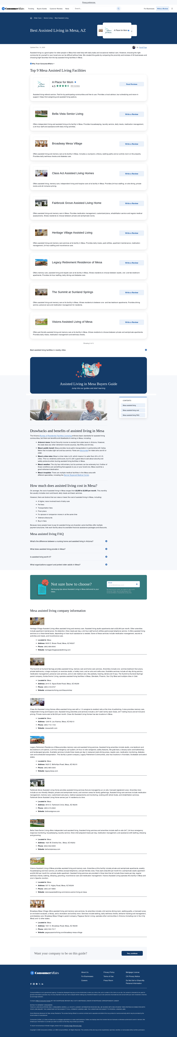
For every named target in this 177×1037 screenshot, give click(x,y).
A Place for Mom (63, 82)
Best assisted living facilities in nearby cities (48, 350)
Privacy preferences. (89, 2)
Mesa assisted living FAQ (131, 415)
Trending (31, 9)
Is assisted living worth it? (40, 556)
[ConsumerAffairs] (13, 8)
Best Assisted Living (61, 18)
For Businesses (149, 9)
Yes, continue (132, 953)
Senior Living (48, 18)
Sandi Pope (143, 47)
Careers (84, 980)
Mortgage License (133, 972)
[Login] (172, 8)
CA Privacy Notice (133, 976)
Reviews (56, 9)
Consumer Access (43, 1001)
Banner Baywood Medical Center (76, 475)
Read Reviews (131, 84)
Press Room (108, 980)
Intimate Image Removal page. (73, 1025)
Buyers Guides (42, 9)
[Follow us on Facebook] (31, 984)
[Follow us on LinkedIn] (42, 984)
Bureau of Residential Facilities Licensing (55, 435)
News (67, 9)
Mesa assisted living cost (131, 410)
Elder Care (37, 18)
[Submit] (137, 584)
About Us (84, 972)
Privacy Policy (109, 972)
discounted (84, 450)
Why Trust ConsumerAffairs (42, 64)
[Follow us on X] (39, 984)
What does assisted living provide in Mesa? (47, 549)
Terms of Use (108, 976)
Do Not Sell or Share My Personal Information (135, 981)
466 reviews (75, 86)
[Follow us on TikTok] (36, 984)
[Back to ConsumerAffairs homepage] (31, 18)
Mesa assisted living (129, 405)
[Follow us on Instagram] (34, 984)
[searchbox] (97, 8)
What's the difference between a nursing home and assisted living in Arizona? (61, 541)
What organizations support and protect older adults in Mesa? (55, 564)
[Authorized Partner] (75, 82)
